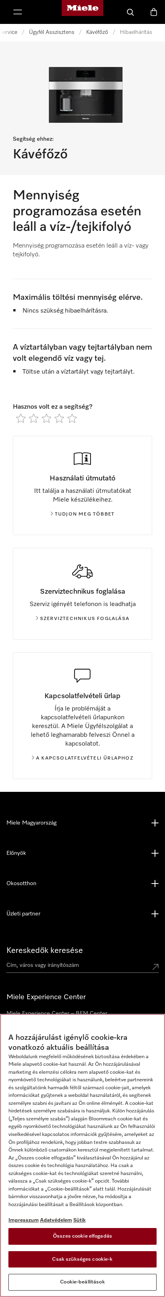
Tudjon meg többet (85, 514)
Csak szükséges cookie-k (82, 1259)
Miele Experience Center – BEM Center (56, 1013)
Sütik (79, 1220)
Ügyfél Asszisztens (51, 32)
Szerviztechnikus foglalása (84, 618)
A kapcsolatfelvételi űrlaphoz (84, 758)
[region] (82, 1155)
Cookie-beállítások (82, 1282)
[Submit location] (155, 967)
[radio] (21, 418)
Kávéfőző (97, 32)
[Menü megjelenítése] (17, 12)
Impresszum (23, 1220)
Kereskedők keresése (44, 951)
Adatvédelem (56, 1220)
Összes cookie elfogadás (82, 1236)
